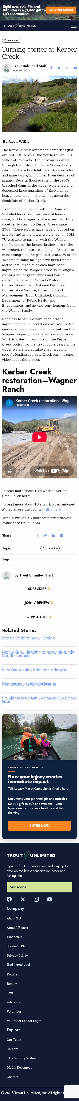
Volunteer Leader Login (24, 1020)
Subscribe (37, 588)
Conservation (11, 40)
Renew (12, 983)
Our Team (14, 1039)
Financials (14, 936)
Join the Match (61, 10)
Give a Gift (37, 617)
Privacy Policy (17, 955)
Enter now (39, 826)
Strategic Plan (17, 946)
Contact (13, 1076)
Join (10, 992)
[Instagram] (36, 899)
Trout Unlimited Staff (30, 66)
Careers (12, 1048)
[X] (22, 899)
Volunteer (14, 1011)
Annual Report (17, 927)
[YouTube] (49, 899)
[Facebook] (9, 899)
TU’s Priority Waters (22, 1058)
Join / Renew (37, 602)
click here (53, 509)
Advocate (14, 1002)
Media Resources (19, 1067)
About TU (14, 918)
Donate (12, 974)
